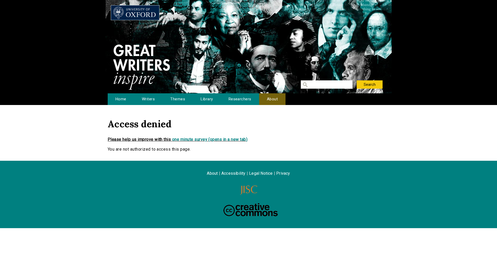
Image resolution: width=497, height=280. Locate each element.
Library (207, 99)
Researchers (240, 99)
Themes (177, 99)
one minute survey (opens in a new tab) (209, 139)
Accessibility (233, 173)
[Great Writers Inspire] (135, 12)
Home (120, 99)
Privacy (283, 173)
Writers (148, 99)
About (272, 99)
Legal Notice (261, 173)
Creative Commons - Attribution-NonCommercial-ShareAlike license (250, 209)
